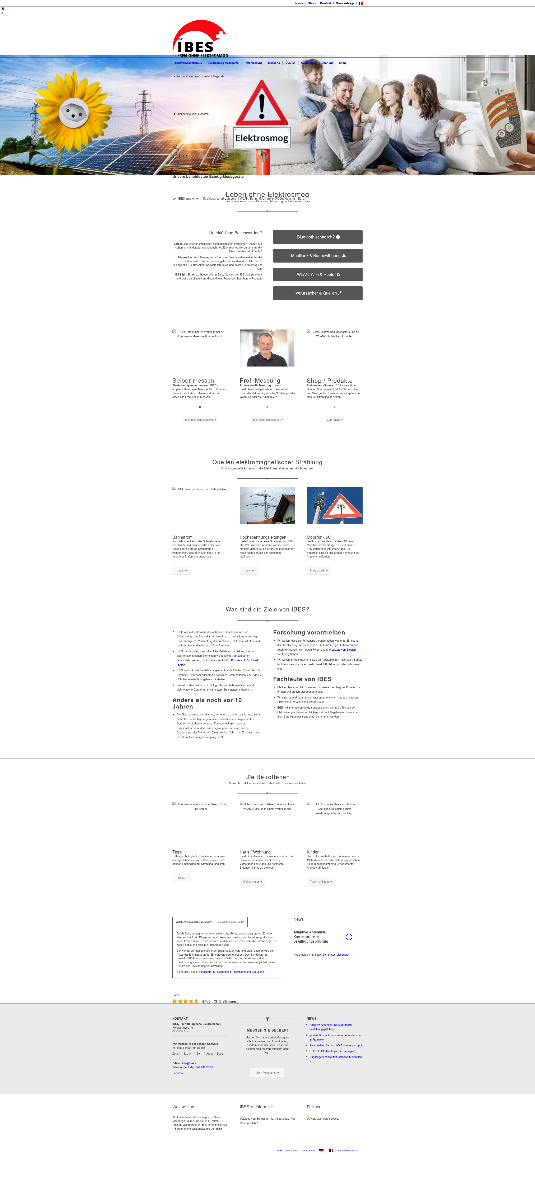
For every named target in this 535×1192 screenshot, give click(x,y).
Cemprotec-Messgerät (335, 954)
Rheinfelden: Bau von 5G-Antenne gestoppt (336, 1045)
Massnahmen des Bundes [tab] (231, 921)
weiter (184, 156)
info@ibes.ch (190, 1063)
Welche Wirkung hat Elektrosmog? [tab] (193, 921)
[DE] (322, 1150)
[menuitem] (299, 3)
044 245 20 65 (204, 1067)
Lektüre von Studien (343, 649)
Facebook (178, 1073)
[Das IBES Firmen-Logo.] (200, 38)
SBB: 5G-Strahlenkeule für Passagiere (333, 1051)
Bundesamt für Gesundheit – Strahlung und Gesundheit (232, 972)
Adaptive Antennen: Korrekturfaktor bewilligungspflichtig (310, 936)
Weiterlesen (349, 937)
